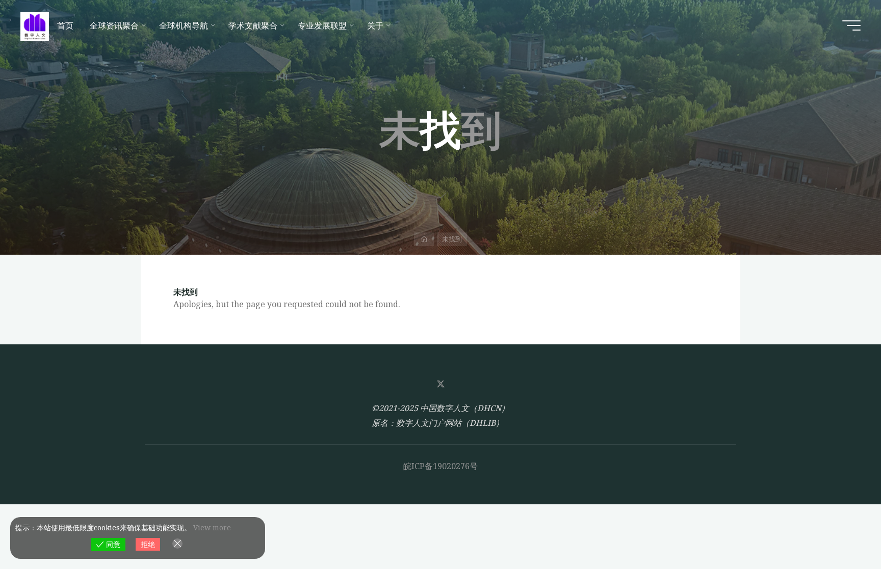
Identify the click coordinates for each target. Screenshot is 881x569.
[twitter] (440, 384)
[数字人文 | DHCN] (34, 25)
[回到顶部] (841, 529)
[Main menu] (851, 25)
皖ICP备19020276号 (440, 466)
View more (212, 527)
